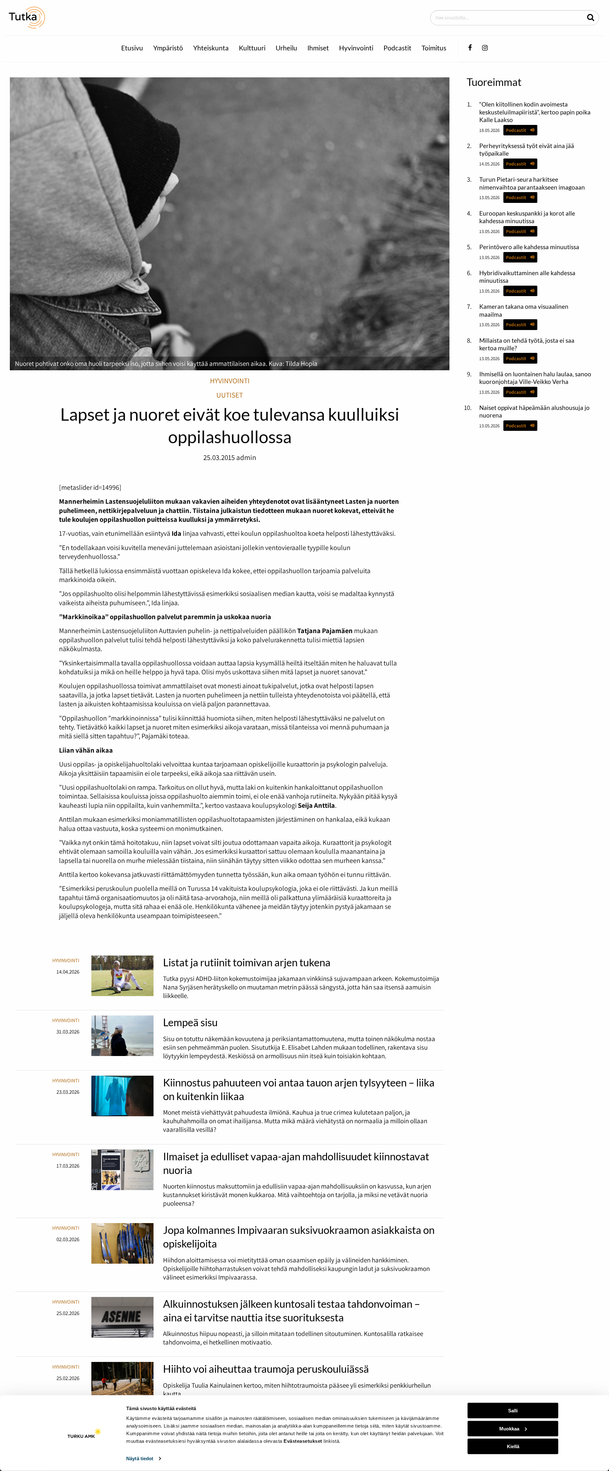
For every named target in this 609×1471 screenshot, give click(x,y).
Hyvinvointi (356, 48)
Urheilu (286, 48)
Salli (513, 1410)
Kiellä (513, 1446)
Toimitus (434, 48)
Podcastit (397, 48)
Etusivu (132, 48)
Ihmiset (318, 48)
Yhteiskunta (211, 48)
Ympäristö (168, 48)
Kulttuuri (252, 48)
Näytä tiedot (139, 1458)
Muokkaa (509, 1428)
